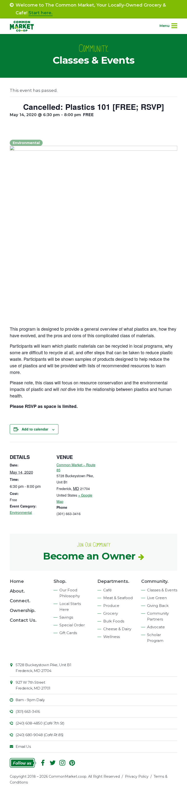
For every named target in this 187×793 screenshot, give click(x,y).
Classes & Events (162, 590)
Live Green (157, 597)
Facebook (43, 763)
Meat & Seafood (118, 597)
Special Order (72, 625)
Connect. (20, 600)
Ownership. (23, 610)
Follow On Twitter (52, 763)
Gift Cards (68, 632)
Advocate (156, 627)
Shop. (60, 581)
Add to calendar (35, 429)
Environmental (21, 512)
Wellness (111, 636)
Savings (66, 617)
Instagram (62, 763)
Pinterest (72, 763)
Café (107, 590)
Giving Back (157, 605)
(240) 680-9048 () (40, 735)
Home (17, 581)
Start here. (40, 13)
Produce (111, 605)
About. (17, 591)
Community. (154, 581)
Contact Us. (23, 620)
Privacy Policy (137, 776)
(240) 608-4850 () (40, 723)
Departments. (113, 581)
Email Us (23, 746)
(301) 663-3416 (28, 711)
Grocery (110, 613)
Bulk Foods (113, 621)
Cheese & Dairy (117, 629)
